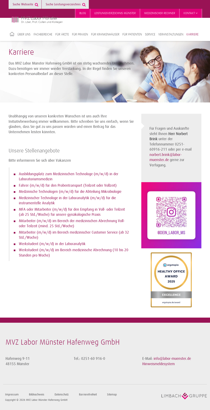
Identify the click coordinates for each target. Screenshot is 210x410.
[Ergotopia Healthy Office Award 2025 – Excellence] (171, 279)
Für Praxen (80, 34)
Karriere (192, 34)
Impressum (12, 394)
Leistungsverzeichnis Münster (115, 13)
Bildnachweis (36, 394)
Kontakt (190, 13)
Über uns (24, 34)
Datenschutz (62, 394)
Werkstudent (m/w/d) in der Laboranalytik (52, 244)
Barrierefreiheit (88, 394)
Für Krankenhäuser (105, 34)
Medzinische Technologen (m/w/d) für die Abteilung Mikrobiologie (70, 192)
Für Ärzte (62, 34)
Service (150, 34)
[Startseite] (37, 19)
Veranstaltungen (170, 34)
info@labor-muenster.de (172, 359)
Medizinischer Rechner (159, 13)
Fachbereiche (43, 34)
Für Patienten (132, 34)
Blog (82, 13)
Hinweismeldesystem (158, 364)
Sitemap (112, 394)
